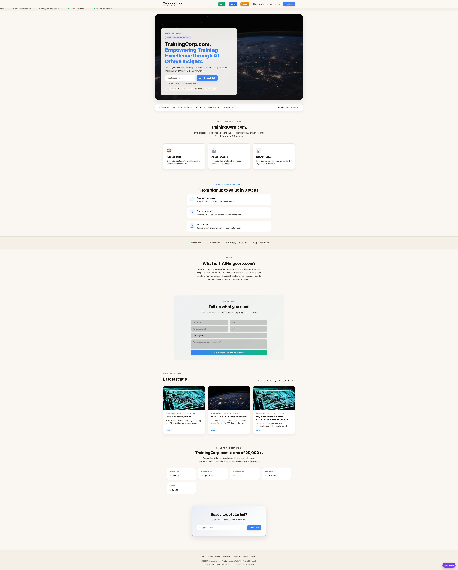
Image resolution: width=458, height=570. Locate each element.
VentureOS (171, 107)
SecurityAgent (195, 107)
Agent (277, 4)
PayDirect (217, 107)
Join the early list (207, 78)
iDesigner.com (215, 564)
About (269, 4)
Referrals (271, 475)
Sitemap (210, 556)
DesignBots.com (248, 564)
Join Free (289, 4)
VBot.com (235, 107)
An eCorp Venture (169, 5)
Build (233, 4)
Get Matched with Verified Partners (229, 353)
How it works (258, 4)
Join (222, 4)
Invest (244, 4)
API (203, 556)
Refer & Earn (449, 565)
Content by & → (276, 381)
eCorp (217, 556)
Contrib (239, 475)
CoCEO (175, 490)
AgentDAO (208, 475)
